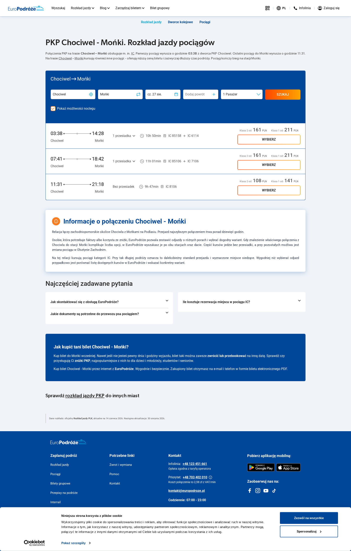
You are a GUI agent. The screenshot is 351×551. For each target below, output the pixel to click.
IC (132, 53)
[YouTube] (265, 490)
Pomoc (114, 474)
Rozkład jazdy (81, 8)
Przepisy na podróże (64, 493)
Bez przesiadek (123, 187)
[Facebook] (249, 490)
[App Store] (288, 467)
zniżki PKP (82, 361)
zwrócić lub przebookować (226, 356)
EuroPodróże (124, 369)
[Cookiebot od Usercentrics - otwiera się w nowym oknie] (34, 543)
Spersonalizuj (306, 531)
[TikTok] (274, 490)
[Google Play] (261, 467)
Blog (103, 8)
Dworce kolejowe (180, 22)
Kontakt (114, 483)
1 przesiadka (122, 136)
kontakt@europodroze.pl (186, 491)
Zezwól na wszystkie (309, 518)
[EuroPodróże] (68, 441)
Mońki (79, 58)
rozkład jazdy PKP (84, 395)
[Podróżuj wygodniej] (267, 8)
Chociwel (65, 58)
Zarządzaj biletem (128, 8)
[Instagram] (257, 490)
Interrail (55, 502)
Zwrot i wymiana (120, 465)
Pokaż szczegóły (73, 543)
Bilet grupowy (160, 8)
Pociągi (204, 22)
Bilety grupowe (60, 483)
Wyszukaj (58, 8)
